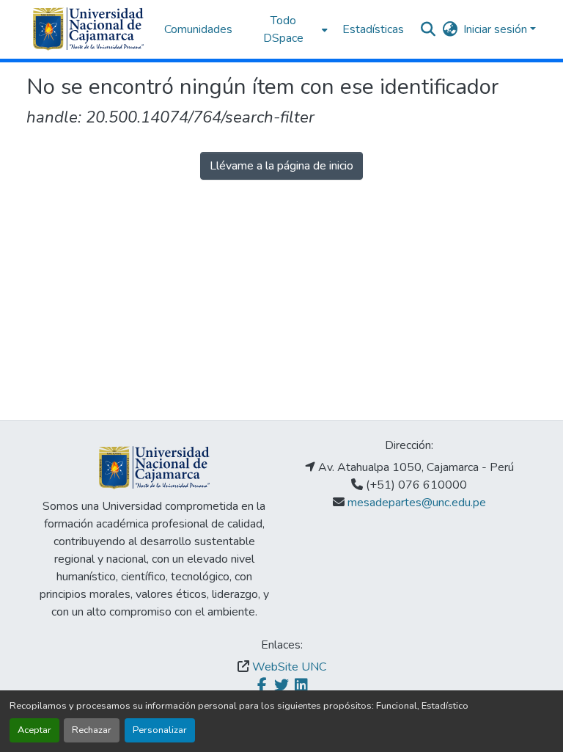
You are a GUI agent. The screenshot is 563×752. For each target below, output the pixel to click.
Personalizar (160, 730)
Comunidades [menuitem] (198, 29)
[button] (88, 29)
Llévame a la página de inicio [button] (281, 166)
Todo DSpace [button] (283, 29)
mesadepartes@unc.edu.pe (416, 502)
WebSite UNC (289, 667)
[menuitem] (287, 29)
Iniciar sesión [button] (496, 29)
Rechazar (91, 730)
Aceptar (34, 730)
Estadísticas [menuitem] (373, 29)
